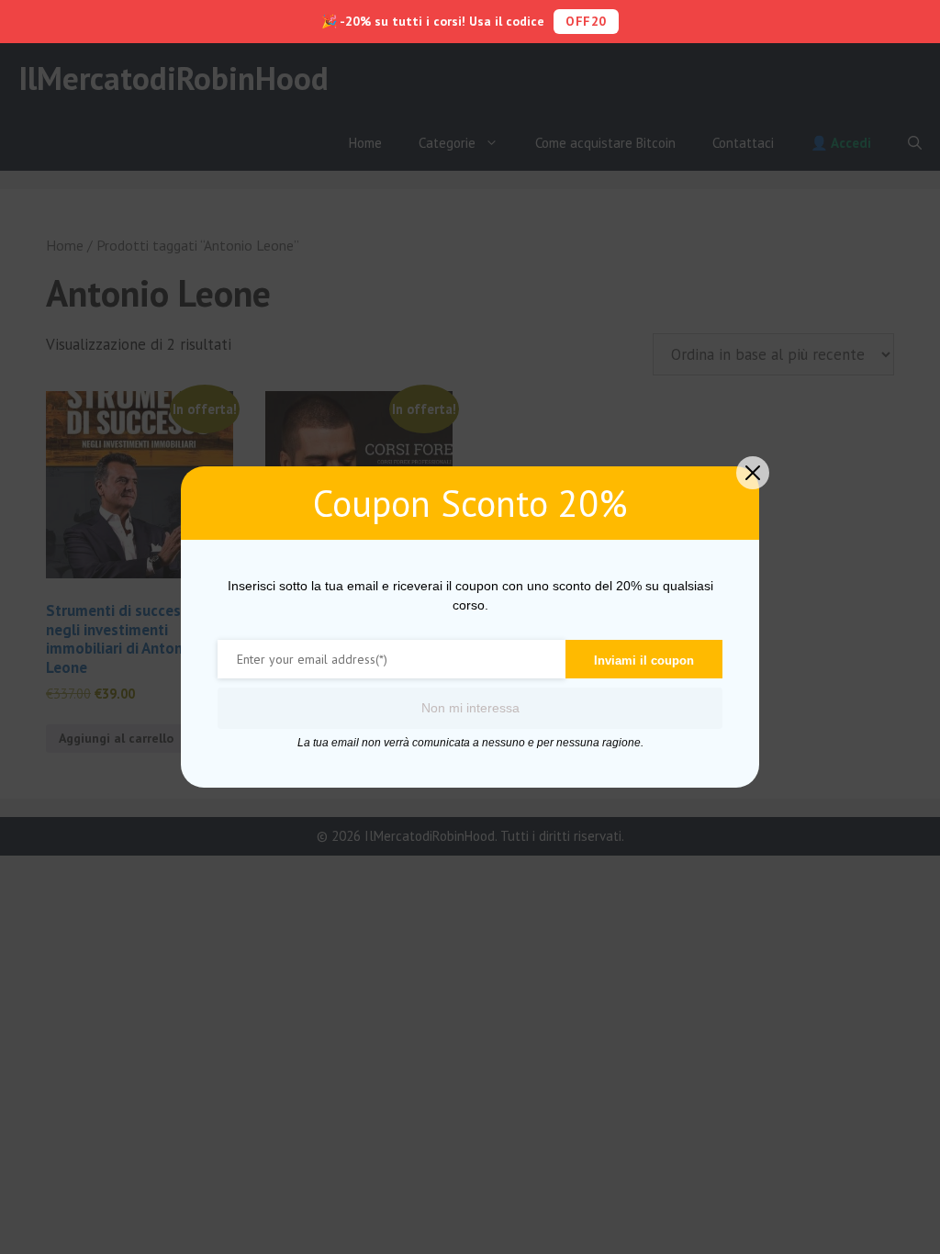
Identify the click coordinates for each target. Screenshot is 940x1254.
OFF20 (586, 21)
